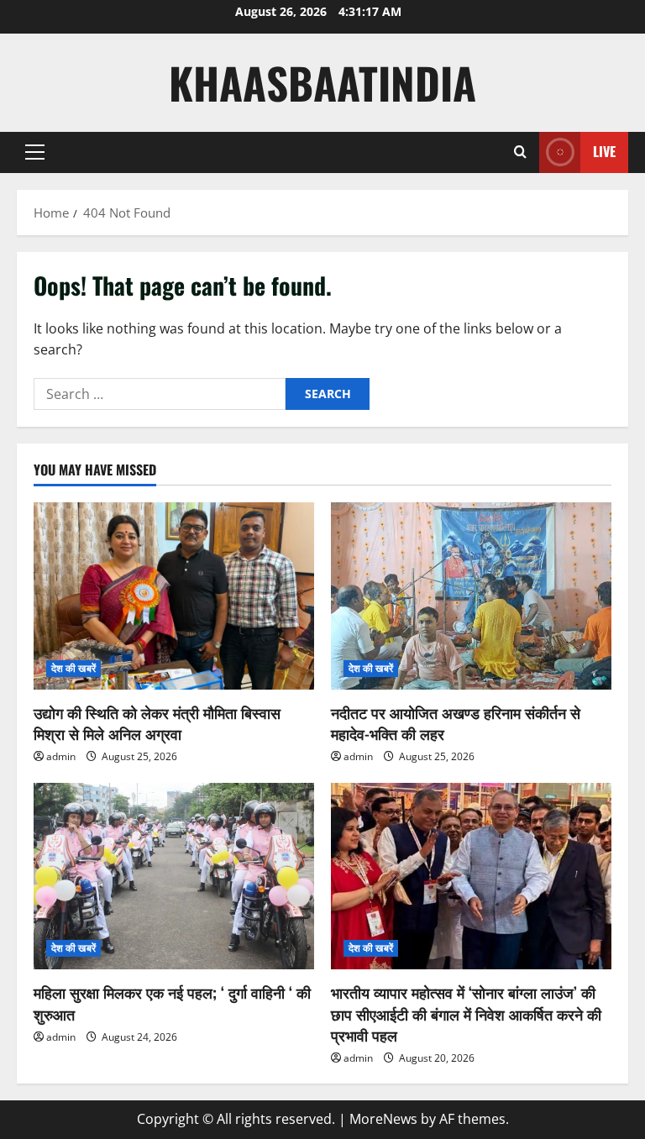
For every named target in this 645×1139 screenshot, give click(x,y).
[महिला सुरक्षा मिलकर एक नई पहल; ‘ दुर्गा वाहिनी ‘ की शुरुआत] (174, 876)
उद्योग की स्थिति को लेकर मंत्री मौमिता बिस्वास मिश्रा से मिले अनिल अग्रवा (157, 722)
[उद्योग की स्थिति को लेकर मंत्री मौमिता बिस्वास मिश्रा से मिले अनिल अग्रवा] (174, 596)
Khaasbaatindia (322, 82)
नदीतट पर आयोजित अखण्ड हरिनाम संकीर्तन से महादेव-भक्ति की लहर (455, 722)
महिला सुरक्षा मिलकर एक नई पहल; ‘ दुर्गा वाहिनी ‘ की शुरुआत (172, 1002)
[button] (35, 152)
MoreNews (383, 1119)
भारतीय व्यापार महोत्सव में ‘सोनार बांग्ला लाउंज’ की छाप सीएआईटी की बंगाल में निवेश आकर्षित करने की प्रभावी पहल (466, 1013)
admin (61, 756)
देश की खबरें (73, 668)
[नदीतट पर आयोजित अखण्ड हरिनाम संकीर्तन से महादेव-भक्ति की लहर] (471, 596)
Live (604, 151)
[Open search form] (520, 152)
